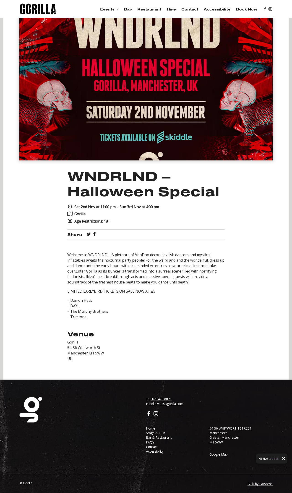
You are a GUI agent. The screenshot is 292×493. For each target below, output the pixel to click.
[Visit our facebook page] (265, 9)
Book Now (246, 9)
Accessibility (217, 9)
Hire (171, 9)
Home (150, 428)
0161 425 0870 (161, 399)
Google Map (218, 454)
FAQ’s (150, 442)
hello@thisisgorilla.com (166, 403)
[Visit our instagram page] (270, 9)
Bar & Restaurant (159, 437)
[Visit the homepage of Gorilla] (38, 9)
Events (107, 9)
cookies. (274, 458)
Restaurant (149, 9)
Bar (128, 9)
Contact (189, 9)
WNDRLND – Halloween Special (143, 183)
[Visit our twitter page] (89, 234)
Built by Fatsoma (260, 484)
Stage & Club (155, 433)
